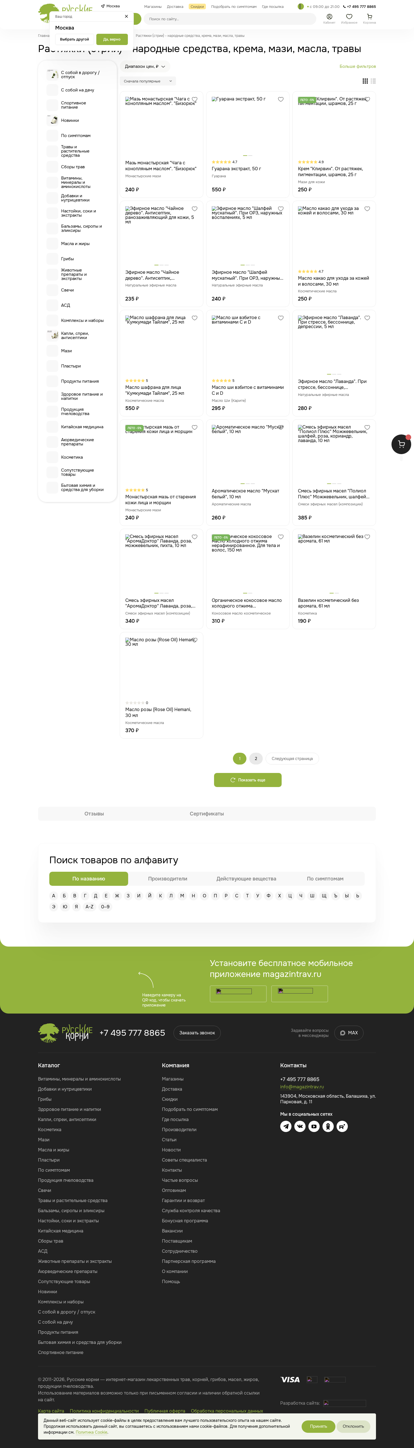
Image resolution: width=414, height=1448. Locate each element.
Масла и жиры (75, 243)
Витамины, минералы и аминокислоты (75, 182)
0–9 (105, 907)
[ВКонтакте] (300, 1126)
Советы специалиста (184, 1160)
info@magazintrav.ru (302, 1087)
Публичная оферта (164, 1411)
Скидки (170, 1099)
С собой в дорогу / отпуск (80, 75)
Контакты (172, 1170)
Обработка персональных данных (227, 1411)
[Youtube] (314, 1126)
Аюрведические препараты (77, 442)
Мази (66, 351)
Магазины (173, 1079)
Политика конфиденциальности (104, 1411)
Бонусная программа (185, 1221)
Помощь (171, 1282)
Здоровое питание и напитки (82, 396)
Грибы (67, 259)
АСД (65, 305)
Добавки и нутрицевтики (75, 198)
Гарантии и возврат (183, 1200)
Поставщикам (177, 1241)
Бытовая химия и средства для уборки (82, 487)
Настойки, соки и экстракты (78, 213)
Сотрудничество (180, 1251)
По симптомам (75, 135)
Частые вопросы (180, 1180)
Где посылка (175, 1119)
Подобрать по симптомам (190, 1109)
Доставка (172, 1089)
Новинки (70, 120)
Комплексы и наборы (82, 320)
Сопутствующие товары (77, 472)
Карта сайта (51, 1411)
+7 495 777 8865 (132, 1033)
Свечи (67, 290)
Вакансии (172, 1231)
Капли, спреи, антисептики (75, 335)
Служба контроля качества (191, 1211)
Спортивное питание (73, 105)
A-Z (90, 907)
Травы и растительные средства (75, 151)
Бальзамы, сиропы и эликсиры (81, 228)
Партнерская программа (189, 1261)
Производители (179, 1130)
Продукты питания (80, 381)
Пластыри (71, 366)
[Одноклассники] (328, 1126)
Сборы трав (73, 167)
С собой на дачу (77, 90)
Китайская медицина (82, 427)
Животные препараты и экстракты (74, 274)
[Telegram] (301, 6)
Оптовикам (174, 1190)
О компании (175, 1271)
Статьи (169, 1140)
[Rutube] (342, 1126)
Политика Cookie (91, 1432)
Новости (171, 1150)
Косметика (72, 457)
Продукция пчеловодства (75, 411)
